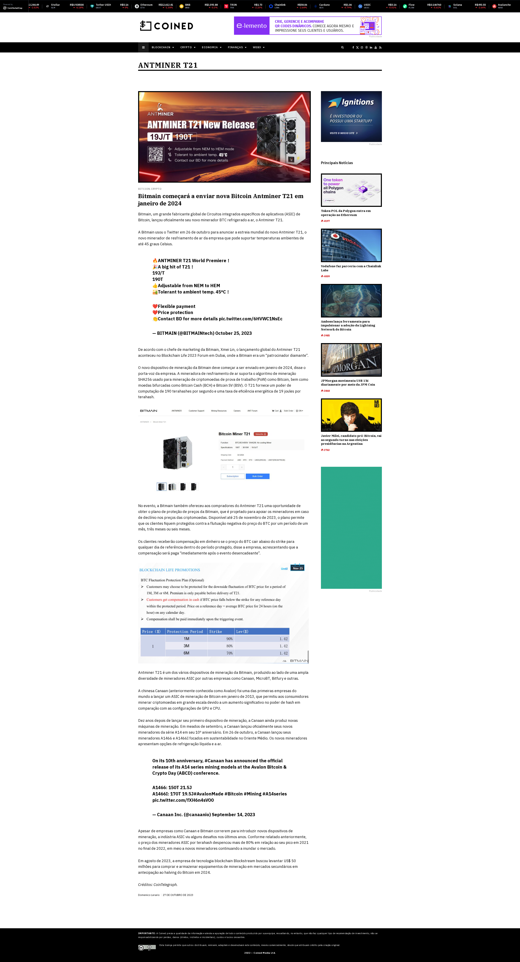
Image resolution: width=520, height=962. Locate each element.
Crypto (186, 47)
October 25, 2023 (233, 333)
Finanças (235, 47)
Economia (210, 47)
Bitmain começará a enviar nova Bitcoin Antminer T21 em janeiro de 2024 (220, 199)
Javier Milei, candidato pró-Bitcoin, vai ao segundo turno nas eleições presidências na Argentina (351, 440)
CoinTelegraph (165, 884)
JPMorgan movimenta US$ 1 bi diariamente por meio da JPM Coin (348, 383)
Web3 (257, 47)
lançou (276, 732)
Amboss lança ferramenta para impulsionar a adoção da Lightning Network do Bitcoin (348, 325)
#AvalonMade (208, 794)
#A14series (274, 794)
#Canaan (214, 760)
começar (228, 367)
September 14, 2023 (233, 814)
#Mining (252, 794)
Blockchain (161, 47)
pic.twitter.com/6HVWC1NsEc (251, 319)
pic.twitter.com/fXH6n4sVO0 (183, 800)
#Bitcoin (233, 794)
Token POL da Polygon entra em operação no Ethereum (346, 213)
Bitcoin (144, 189)
